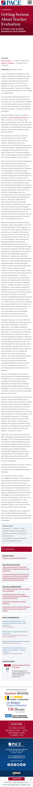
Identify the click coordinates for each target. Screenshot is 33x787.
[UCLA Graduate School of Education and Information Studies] (16, 716)
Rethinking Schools (17, 653)
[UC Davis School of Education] (16, 698)
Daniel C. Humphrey (8, 63)
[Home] (11, 3)
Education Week (16, 643)
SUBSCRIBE (16, 724)
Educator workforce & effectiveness (14, 558)
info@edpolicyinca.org (19, 756)
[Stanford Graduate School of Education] (16, 693)
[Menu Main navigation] (30, 2)
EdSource (11, 627)
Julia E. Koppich (6, 60)
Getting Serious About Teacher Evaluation (16, 641)
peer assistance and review (18, 117)
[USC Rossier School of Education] (16, 710)
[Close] (31, 779)
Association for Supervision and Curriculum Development (15, 636)
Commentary (9, 549)
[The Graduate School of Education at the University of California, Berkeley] (16, 704)
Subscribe (16, 779)
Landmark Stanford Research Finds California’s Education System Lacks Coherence (14, 623)
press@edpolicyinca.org (18, 757)
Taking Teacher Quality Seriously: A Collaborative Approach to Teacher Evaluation (14, 650)
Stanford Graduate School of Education (16, 749)
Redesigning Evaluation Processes (21, 666)
